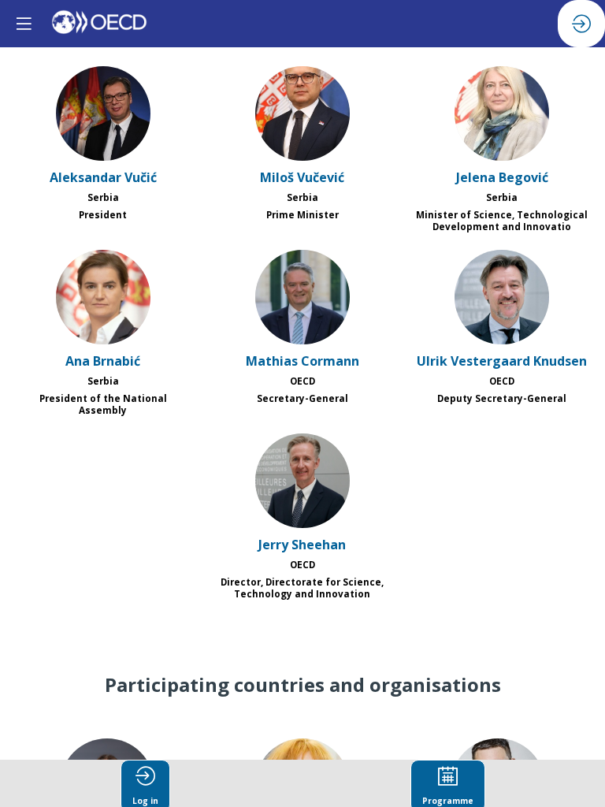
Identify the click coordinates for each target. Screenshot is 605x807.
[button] (23, 23)
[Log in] (581, 23)
